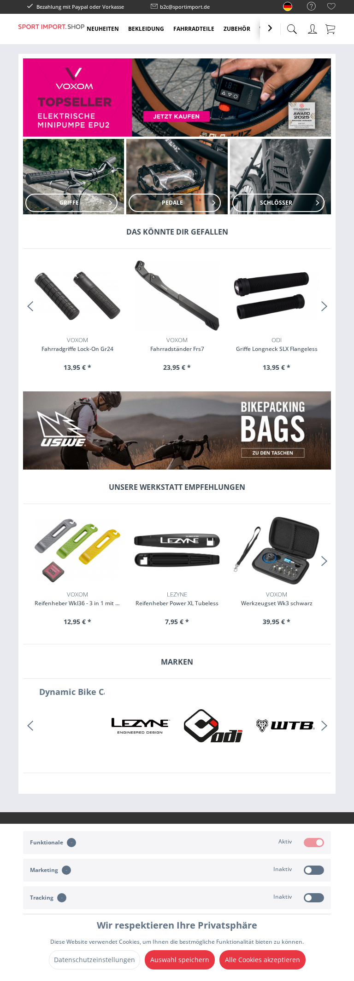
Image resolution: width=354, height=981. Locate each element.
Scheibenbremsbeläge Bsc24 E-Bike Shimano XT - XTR (276, 344)
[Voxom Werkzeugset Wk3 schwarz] (276, 550)
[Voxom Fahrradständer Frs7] (77, 295)
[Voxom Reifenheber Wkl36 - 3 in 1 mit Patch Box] (77, 550)
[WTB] (213, 725)
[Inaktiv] (314, 870)
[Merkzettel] (331, 7)
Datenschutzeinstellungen (94, 959)
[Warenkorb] (331, 28)
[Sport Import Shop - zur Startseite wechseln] (51, 35)
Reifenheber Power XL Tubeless (177, 598)
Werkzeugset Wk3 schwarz (277, 598)
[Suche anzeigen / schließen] (292, 26)
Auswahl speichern (179, 959)
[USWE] (285, 725)
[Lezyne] (68, 725)
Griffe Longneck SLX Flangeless (177, 344)
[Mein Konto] (312, 27)
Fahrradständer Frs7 (78, 344)
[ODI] (141, 725)
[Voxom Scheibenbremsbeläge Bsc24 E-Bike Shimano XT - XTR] (276, 295)
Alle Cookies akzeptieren (262, 959)
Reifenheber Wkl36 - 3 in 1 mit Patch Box (77, 598)
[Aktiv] (314, 842)
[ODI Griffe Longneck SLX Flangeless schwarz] (177, 295)
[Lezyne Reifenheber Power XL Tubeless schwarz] (177, 550)
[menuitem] (307, 6)
